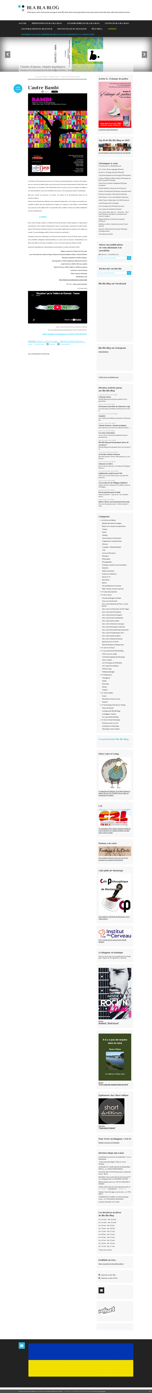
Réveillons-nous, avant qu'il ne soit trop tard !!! (115, 1177)
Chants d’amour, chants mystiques (112, 425)
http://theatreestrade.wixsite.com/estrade (73, 280)
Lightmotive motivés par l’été (110, 473)
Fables (104, 681)
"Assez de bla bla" (108, 708)
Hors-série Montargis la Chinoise (113, 627)
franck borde (37, 342)
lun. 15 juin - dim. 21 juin (107, 1231)
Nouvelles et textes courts (111, 699)
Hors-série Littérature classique (113, 624)
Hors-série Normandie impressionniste (115, 630)
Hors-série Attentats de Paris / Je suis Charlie (115, 605)
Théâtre (105, 690)
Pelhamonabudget (108, 672)
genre (30, 344)
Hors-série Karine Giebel (110, 621)
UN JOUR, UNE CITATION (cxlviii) (110, 1172)
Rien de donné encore (106, 1182)
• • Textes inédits (107, 693)
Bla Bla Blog (43, 7)
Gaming (104, 535)
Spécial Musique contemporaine (113, 645)
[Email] (101, 1290)
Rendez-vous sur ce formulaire (109, 1143)
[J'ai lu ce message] (150, 1391)
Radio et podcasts (108, 571)
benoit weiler (80, 342)
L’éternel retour (105, 397)
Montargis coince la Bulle (111, 729)
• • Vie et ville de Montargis (110, 720)
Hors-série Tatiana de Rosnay (112, 639)
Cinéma (104, 529)
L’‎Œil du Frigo (107, 669)
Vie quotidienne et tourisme (111, 586)
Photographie (107, 562)
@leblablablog (103, 352)
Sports (104, 583)
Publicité (105, 568)
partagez (51, 334)
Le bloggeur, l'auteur (109, 714)
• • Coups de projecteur (109, 592)
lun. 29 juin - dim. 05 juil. (107, 1225)
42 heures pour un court (110, 723)
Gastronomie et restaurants (111, 538)
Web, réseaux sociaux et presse (113, 589)
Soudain (102, 416)
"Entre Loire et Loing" (109, 654)
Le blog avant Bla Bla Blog (111, 711)
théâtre (71, 341)
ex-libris (117, 1202)
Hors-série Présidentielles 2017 (113, 633)
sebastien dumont (59, 342)
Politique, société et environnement (114, 565)
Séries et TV (106, 577)
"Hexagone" (106, 678)
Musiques (105, 556)
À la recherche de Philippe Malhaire (113, 483)
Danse (104, 532)
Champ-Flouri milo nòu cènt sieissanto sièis (113, 1187)
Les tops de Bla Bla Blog (110, 717)
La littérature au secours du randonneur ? (113, 1157)
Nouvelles (105, 684)
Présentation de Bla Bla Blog (47, 23)
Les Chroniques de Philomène (112, 663)
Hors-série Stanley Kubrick (111, 636)
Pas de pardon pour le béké (109, 492)
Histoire (105, 544)
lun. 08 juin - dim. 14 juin (107, 1234)
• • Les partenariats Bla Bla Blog (112, 651)
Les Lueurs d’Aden (41, 77)
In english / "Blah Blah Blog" (111, 547)
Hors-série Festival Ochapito (112, 615)
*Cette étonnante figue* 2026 (109, 1162)
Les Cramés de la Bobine (110, 666)
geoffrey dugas (47, 342)
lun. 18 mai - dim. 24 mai (107, 1243)
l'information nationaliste (114, 1199)
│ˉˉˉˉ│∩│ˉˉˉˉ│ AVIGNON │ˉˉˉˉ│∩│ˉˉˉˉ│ (112, 1189)
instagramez (61, 334)
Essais (104, 696)
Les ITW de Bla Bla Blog (117, 23)
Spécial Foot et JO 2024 (110, 642)
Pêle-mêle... (97, 29)
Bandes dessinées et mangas (111, 523)
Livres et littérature (109, 553)
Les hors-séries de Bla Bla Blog (83, 23)
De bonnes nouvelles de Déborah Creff (114, 406)
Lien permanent (65, 344)
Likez (44, 334)
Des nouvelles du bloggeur (71, 29)
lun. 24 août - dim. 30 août (107, 1219)
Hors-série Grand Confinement (112, 618)
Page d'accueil (54, 77)
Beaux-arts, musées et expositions (114, 526)
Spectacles (39, 341)
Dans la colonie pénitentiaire (70, 77)
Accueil (23, 23)
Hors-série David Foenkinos (111, 612)
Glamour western (106, 464)
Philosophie (106, 559)
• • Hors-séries (106, 595)
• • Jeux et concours (108, 648)
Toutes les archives (105, 1250)
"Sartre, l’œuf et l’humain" (80, 284)
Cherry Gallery (107, 660)
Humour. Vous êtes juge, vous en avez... (112, 1192)
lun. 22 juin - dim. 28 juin (107, 1228)
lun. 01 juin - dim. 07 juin (107, 1237)
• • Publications (106, 675)
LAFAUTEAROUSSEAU (115, 1169)
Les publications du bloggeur (36, 29)
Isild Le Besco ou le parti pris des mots (114, 502)
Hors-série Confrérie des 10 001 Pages (115, 609)
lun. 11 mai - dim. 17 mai (107, 1246)
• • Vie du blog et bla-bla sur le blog (113, 705)
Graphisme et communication (112, 541)
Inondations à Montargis (110, 726)
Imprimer (52, 344)
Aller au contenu (6, 2)
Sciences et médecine (109, 574)
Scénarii (105, 702)
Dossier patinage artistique (111, 598)
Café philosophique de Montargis (113, 657)
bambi (66, 341)
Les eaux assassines (107, 433)
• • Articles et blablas (51, 341)
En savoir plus (101, 1391)
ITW (103, 550)
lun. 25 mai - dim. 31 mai (107, 1240)
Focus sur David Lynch (109, 601)
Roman (104, 687)
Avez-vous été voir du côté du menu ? (111, 1264)
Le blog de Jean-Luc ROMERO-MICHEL (114, 1179)
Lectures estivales (105, 1202)
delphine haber (71, 342)
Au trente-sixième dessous (109, 454)
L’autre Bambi (43, 87)
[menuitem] (24, 23)
